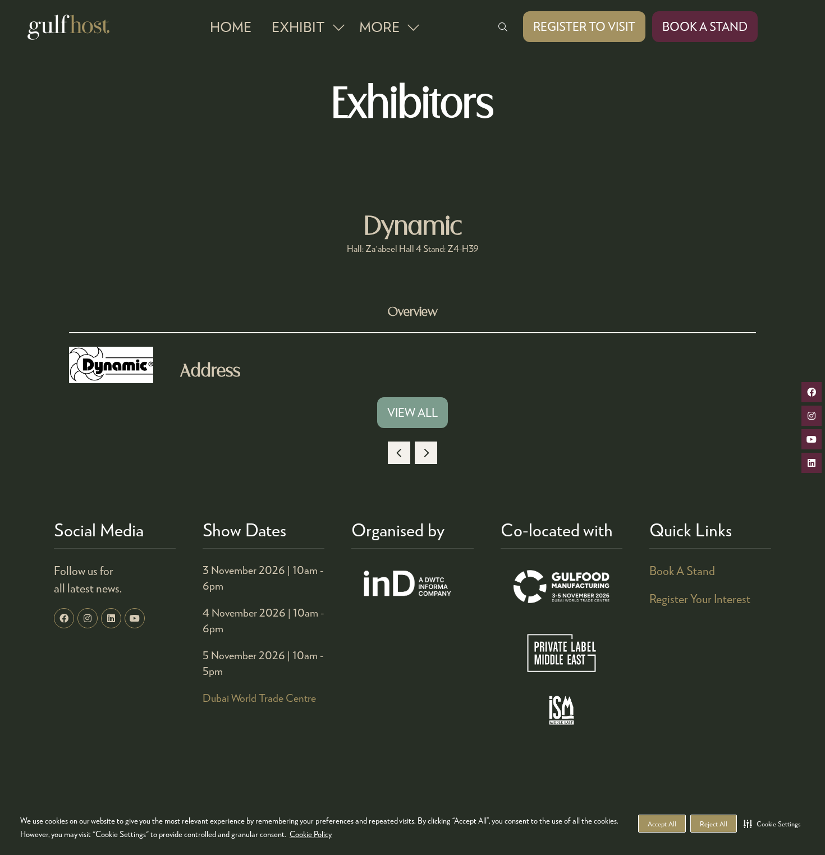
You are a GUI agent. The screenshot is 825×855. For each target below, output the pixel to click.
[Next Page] (426, 453)
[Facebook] (64, 618)
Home (230, 26)
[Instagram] (87, 618)
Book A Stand (682, 570)
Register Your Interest (699, 598)
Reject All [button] (713, 824)
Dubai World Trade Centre (259, 697)
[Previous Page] (399, 453)
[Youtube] (135, 618)
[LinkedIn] (111, 618)
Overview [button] (413, 312)
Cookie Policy (311, 834)
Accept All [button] (662, 824)
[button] (772, 824)
